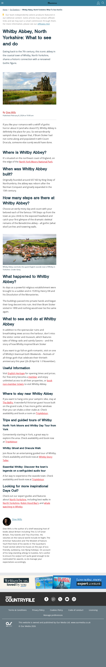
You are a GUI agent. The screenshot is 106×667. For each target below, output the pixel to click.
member (32, 376)
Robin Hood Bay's (30, 503)
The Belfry (8, 402)
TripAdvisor (42, 413)
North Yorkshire (18, 499)
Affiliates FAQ (44, 24)
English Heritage (16, 373)
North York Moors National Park (35, 161)
